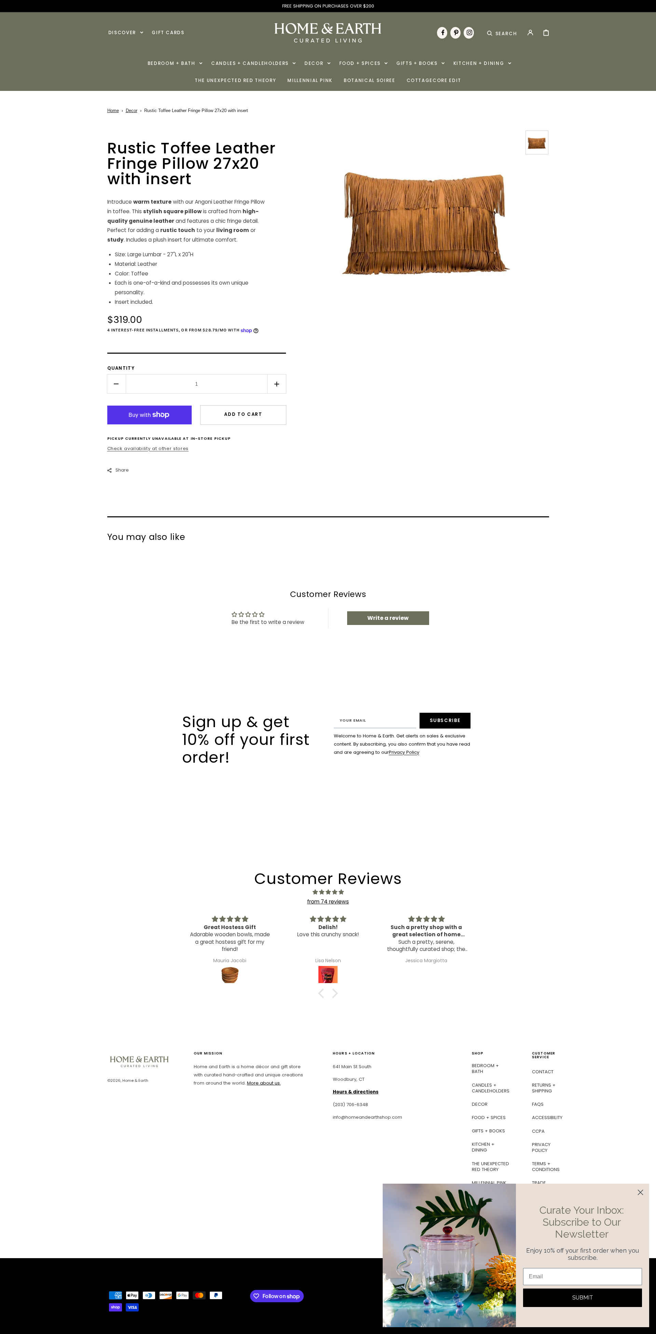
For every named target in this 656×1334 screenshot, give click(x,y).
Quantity (121, 368)
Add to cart (243, 414)
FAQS (538, 1104)
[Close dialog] (640, 1192)
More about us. (264, 1083)
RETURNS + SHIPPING (544, 1088)
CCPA (538, 1131)
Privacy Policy (404, 752)
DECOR (480, 1104)
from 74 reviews (328, 901)
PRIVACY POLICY (541, 1147)
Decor (131, 110)
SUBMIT (582, 1297)
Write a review (388, 618)
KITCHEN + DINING (483, 1147)
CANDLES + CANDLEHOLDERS (490, 1088)
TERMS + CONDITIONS (546, 1166)
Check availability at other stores (148, 448)
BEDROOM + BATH (485, 1069)
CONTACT (543, 1072)
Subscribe (445, 720)
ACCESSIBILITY (547, 1117)
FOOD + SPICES (489, 1117)
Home (113, 110)
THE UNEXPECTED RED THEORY (490, 1166)
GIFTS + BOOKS (488, 1131)
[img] (328, 892)
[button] (502, 32)
